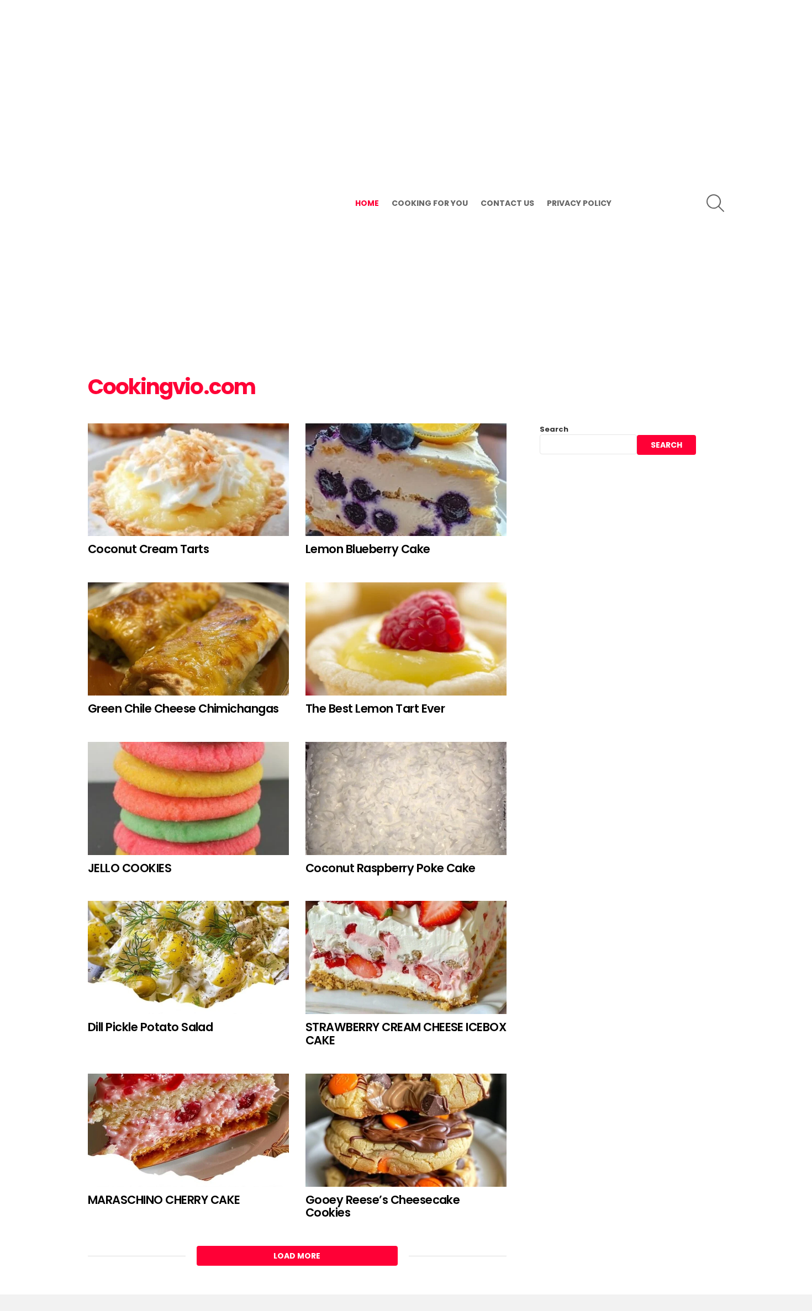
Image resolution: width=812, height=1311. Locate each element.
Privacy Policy (579, 203)
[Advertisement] (171, 190)
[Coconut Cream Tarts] (188, 480)
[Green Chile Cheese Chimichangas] (188, 639)
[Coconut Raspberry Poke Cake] (406, 798)
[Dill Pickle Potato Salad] (188, 957)
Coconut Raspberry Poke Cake (390, 868)
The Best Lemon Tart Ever (375, 708)
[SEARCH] (715, 203)
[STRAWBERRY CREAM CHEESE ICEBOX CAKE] (406, 957)
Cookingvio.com (171, 386)
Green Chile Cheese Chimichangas (183, 708)
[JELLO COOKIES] (188, 798)
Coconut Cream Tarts (148, 549)
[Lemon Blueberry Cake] (406, 480)
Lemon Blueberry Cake (367, 549)
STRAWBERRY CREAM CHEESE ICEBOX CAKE (405, 1033)
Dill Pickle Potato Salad (150, 1027)
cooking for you (430, 203)
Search (554, 429)
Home (367, 203)
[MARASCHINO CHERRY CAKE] (188, 1130)
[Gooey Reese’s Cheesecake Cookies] (406, 1130)
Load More (296, 1255)
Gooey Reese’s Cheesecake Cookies (382, 1206)
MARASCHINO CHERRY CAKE (164, 1200)
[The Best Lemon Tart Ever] (406, 639)
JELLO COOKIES (129, 868)
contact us (507, 203)
